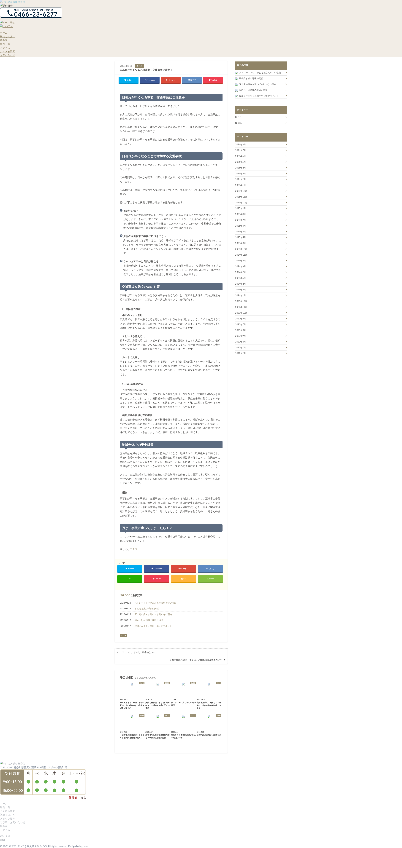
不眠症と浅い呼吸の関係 (147, 608)
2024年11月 (241, 254)
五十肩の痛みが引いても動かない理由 (153, 614)
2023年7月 (240, 324)
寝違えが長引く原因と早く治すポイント (154, 626)
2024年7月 (240, 272)
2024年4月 (240, 283)
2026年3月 (240, 173)
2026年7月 (240, 150)
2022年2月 (240, 353)
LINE (2, 839)
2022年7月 (240, 347)
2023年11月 (241, 307)
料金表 (4, 40)
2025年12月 (241, 191)
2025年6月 (240, 225)
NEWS (238, 123)
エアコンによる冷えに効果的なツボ (137, 652)
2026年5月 (240, 162)
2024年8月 (240, 266)
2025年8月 (240, 214)
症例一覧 (5, 43)
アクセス (5, 47)
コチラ (133, 549)
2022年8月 (240, 341)
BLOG (124, 595)
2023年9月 (240, 318)
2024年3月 (240, 289)
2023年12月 (241, 301)
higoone (83, 846)
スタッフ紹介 (7, 818)
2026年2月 (240, 179)
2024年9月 (240, 260)
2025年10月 (241, 202)
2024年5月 (240, 278)
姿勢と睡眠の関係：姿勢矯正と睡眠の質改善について (195, 660)
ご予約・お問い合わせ (12, 822)
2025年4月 (240, 237)
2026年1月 (240, 185)
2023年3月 (240, 330)
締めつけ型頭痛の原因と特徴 (149, 620)
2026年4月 (240, 167)
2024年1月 (240, 295)
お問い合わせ (7, 55)
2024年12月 (241, 249)
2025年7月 (240, 220)
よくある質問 (7, 51)
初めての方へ (7, 36)
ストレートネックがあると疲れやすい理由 (155, 602)
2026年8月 (240, 144)
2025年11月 (241, 196)
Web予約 (5, 836)
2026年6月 (240, 156)
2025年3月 (240, 243)
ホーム (4, 32)
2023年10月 (241, 312)
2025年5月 (240, 231)
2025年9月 (240, 208)
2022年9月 (240, 335)
